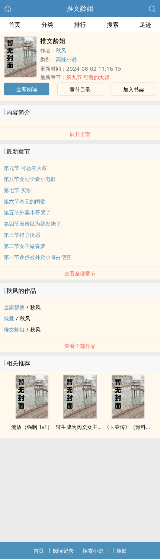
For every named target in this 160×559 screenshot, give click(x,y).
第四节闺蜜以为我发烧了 (32, 223)
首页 (14, 24)
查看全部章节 (80, 273)
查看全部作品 (80, 345)
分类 (47, 24)
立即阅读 (26, 89)
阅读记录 (63, 550)
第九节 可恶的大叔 (87, 77)
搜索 (113, 24)
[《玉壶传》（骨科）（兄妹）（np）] (128, 417)
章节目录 (80, 89)
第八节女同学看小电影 (30, 178)
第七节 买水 (17, 190)
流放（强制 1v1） (31, 426)
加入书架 (133, 89)
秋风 (61, 50)
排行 (80, 24)
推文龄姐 (80, 8)
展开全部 (80, 134)
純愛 (9, 318)
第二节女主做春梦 (24, 245)
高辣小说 (66, 59)
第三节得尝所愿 (22, 234)
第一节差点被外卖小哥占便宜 (37, 257)
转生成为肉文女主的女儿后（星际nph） (102, 426)
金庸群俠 (14, 307)
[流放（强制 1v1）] (31, 417)
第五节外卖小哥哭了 (27, 212)
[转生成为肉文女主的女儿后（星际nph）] (80, 417)
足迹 (145, 24)
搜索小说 (93, 550)
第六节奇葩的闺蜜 (24, 201)
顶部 (121, 550)
